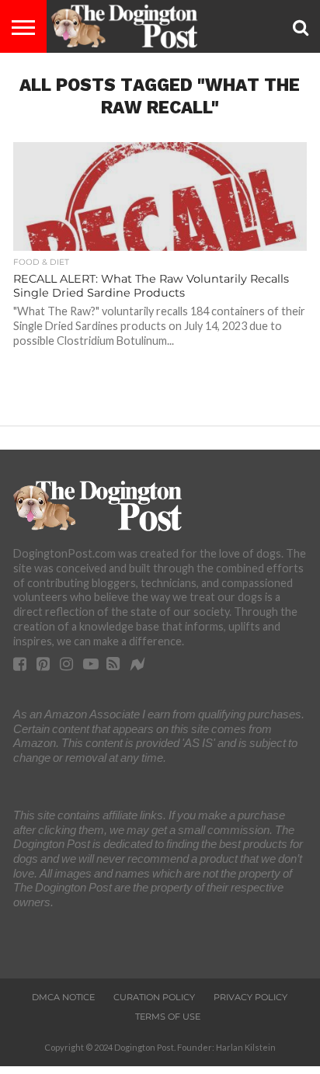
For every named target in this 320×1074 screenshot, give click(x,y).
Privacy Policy (250, 997)
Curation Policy (154, 997)
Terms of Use (167, 1016)
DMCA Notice (63, 997)
